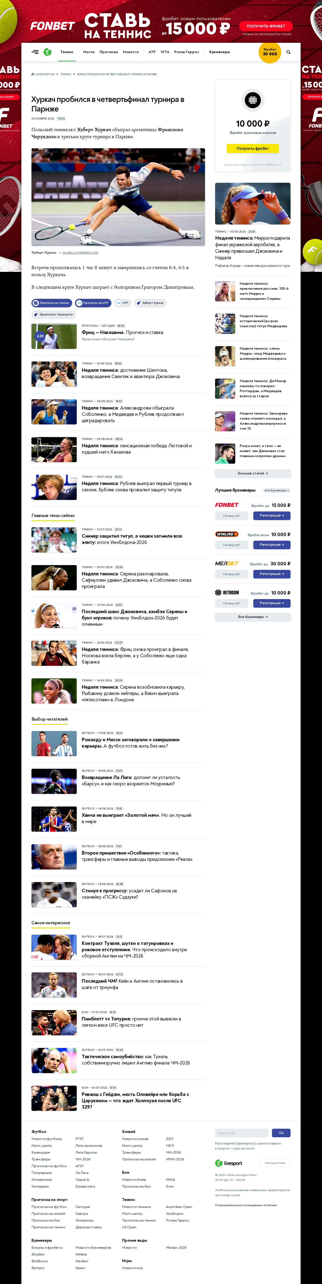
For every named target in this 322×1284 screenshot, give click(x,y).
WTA (165, 52)
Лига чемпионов (88, 1145)
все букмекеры (277, 490)
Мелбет (82, 1261)
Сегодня (82, 1206)
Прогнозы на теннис (48, 1227)
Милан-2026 (176, 1247)
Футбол (38, 1131)
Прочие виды (134, 1240)
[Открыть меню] (36, 52)
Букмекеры (219, 52)
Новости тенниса (136, 1206)
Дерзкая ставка (88, 1227)
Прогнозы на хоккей (48, 1213)
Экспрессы (84, 1220)
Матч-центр (41, 1145)
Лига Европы (86, 1152)
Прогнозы (109, 52)
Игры (127, 1260)
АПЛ (79, 1166)
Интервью (40, 1186)
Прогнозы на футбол (48, 1166)
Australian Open (179, 1206)
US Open (129, 1227)
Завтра (81, 1213)
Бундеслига (85, 1186)
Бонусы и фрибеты (47, 1247)
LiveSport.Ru (45, 74)
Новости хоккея (135, 1138)
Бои (125, 1172)
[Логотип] (47, 52)
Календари (40, 1152)
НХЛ (170, 1145)
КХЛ (169, 1138)
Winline (81, 1254)
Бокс (170, 1186)
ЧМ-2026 (83, 1159)
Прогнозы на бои (45, 1220)
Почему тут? (231, 516)
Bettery (37, 1268)
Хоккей (128, 1131)
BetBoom (39, 1261)
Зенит (80, 1268)
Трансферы (41, 1159)
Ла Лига (82, 1172)
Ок (281, 1133)
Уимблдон (174, 1213)
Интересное (41, 1179)
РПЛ (79, 1138)
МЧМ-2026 (175, 1159)
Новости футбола (46, 1138)
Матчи (89, 52)
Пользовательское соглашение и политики (246, 1205)
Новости (131, 52)
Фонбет (38, 1254)
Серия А (82, 1179)
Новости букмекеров (93, 1247)
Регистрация (272, 515)
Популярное (41, 1172)
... (281, 60)
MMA (170, 1179)
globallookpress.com (80, 252)
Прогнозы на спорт (49, 1199)
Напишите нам (275, 1163)
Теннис (66, 52)
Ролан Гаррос (186, 52)
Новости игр (132, 1268)
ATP (152, 52)
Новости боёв (134, 1179)
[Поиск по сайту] (291, 52)
